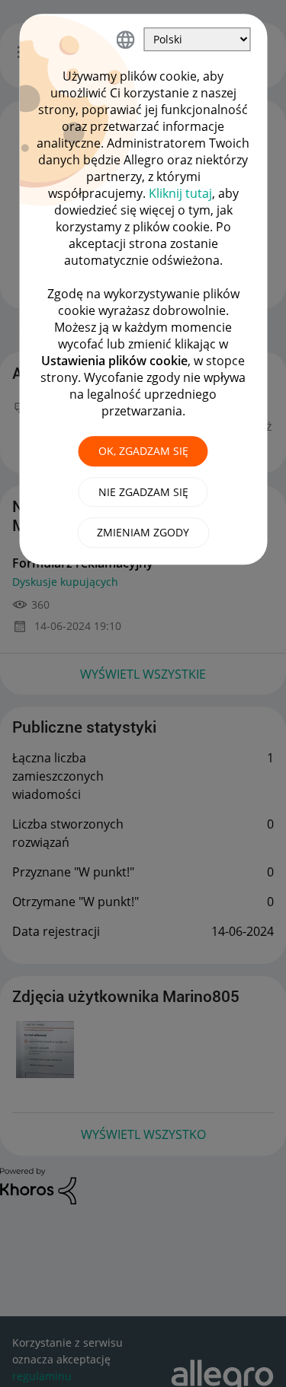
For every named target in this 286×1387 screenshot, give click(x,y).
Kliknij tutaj (180, 193)
